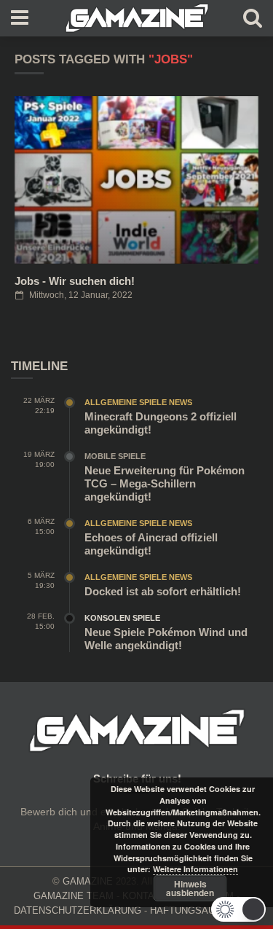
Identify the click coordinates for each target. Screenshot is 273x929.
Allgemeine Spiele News (138, 402)
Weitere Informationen (195, 868)
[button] (238, 909)
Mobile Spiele (115, 456)
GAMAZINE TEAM (73, 895)
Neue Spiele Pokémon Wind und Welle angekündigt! (166, 638)
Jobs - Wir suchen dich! (75, 281)
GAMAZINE (88, 881)
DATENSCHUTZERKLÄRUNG (77, 910)
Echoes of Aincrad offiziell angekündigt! (151, 544)
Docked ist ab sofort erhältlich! (162, 591)
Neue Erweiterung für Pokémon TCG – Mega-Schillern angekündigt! (164, 483)
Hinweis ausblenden (190, 888)
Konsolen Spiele (122, 618)
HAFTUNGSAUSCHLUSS (204, 910)
